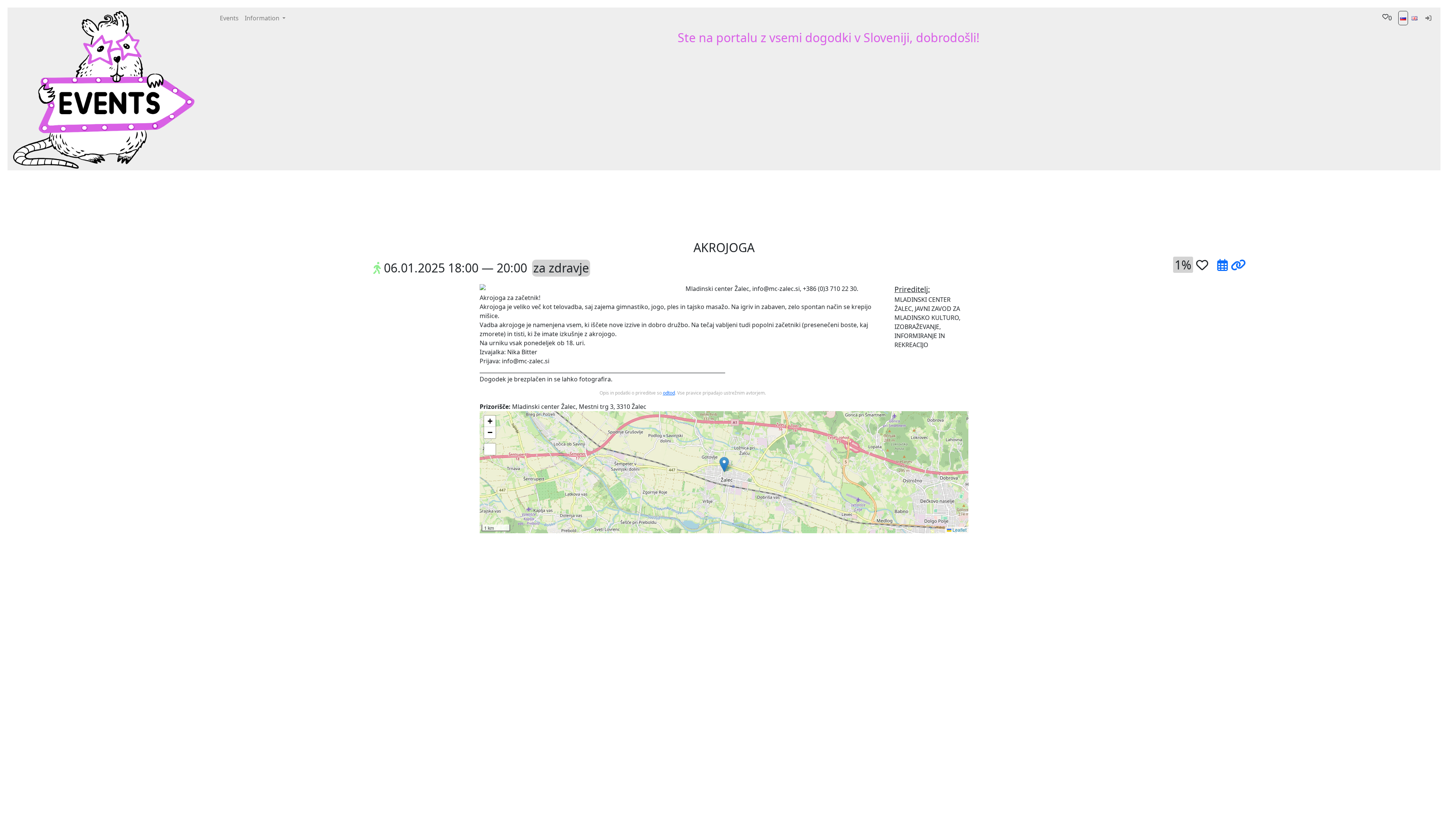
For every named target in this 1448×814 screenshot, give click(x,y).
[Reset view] (489, 449)
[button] (619, 204)
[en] (1414, 18)
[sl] (1403, 18)
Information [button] (263, 18)
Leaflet (958, 529)
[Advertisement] (780, 204)
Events (229, 18)
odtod (669, 393)
